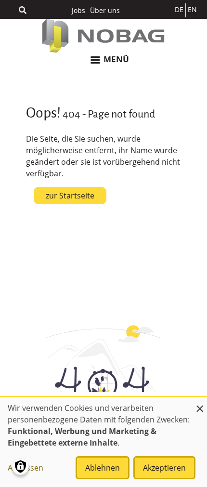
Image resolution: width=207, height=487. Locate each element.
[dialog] (103, 442)
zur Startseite (70, 195)
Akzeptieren (164, 467)
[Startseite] (103, 36)
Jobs (78, 10)
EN (192, 9)
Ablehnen (102, 467)
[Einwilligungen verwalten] (20, 466)
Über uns (105, 10)
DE (179, 9)
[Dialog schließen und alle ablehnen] (200, 403)
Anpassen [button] (25, 467)
